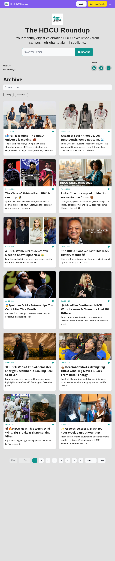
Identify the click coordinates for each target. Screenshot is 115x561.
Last (102, 460)
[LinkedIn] (94, 68)
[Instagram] (108, 68)
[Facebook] (101, 68)
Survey (8, 94)
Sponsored (21, 94)
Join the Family (97, 4)
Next (89, 460)
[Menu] (110, 3)
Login (81, 4)
